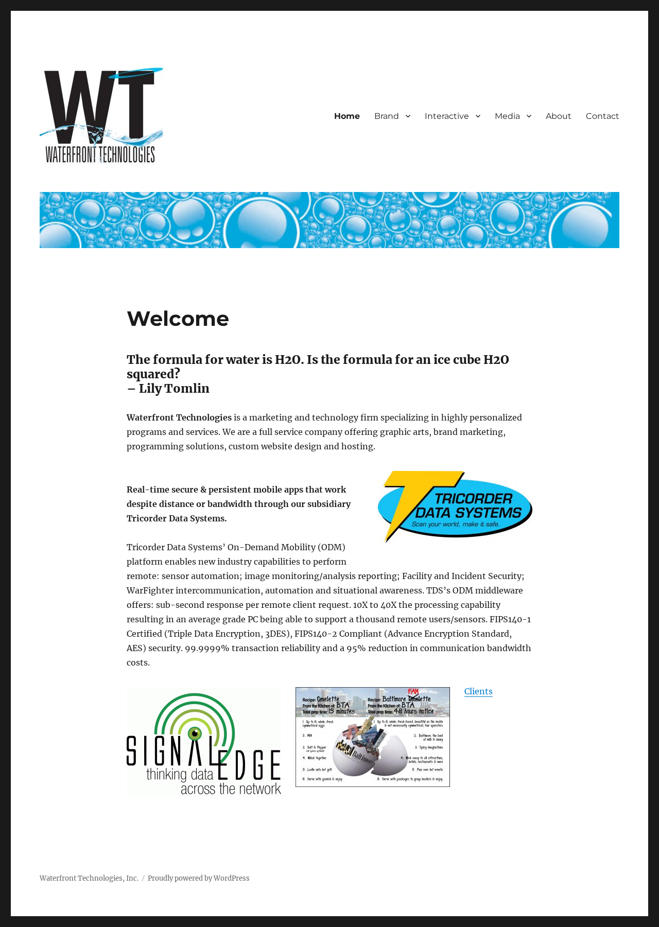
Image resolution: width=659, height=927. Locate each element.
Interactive (447, 116)
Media (507, 116)
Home (347, 116)
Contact (602, 116)
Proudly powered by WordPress (199, 878)
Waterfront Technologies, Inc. (89, 878)
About (558, 116)
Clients (478, 691)
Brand (386, 116)
